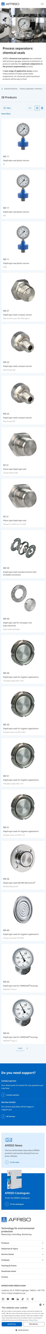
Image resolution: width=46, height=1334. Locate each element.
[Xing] (32, 1299)
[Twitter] (27, 1299)
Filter (9, 108)
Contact (4, 1277)
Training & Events (9, 1265)
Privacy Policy (33, 1320)
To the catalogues (17, 1204)
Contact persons (12, 1095)
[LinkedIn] (17, 1299)
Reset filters (6, 114)
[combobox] (30, 108)
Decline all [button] (33, 1324)
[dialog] (23, 1318)
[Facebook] (8, 1299)
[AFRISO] (10, 4)
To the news (14, 1162)
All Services (10, 1116)
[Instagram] (3, 1299)
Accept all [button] (12, 1324)
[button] (23, 1330)
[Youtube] (13, 1299)
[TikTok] (22, 1299)
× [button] (43, 1305)
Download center (8, 1271)
